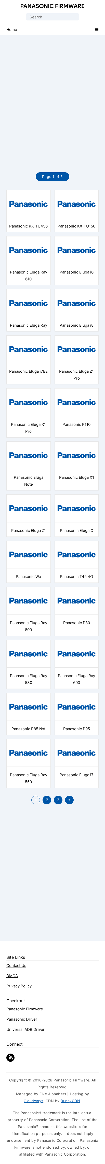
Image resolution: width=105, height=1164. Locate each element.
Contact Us (16, 965)
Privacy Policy (19, 986)
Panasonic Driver (21, 1019)
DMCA (12, 975)
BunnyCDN (70, 1101)
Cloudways (33, 1101)
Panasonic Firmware (52, 6)
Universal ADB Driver (25, 1029)
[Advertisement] (52, 98)
